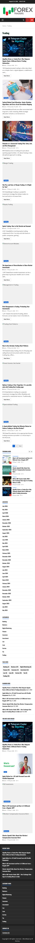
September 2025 (6, 530)
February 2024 (6, 583)
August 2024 (5, 567)
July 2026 (5, 506)
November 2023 (6, 593)
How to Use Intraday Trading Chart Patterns (17, 333)
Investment (5, 638)
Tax (3, 652)
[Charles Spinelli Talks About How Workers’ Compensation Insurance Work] (17, 823)
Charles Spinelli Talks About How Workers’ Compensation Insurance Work (6, 459)
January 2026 (6, 520)
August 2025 (5, 533)
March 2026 (5, 516)
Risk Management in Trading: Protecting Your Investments (17, 294)
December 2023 (6, 590)
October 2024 (6, 563)
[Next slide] (32, 452)
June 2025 (5, 540)
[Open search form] (23, 20)
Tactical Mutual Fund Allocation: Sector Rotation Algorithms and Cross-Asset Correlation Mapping (17, 90)
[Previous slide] (29, 452)
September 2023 (6, 600)
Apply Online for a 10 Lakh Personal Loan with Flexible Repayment (6, 491)
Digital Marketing (7, 628)
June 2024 (5, 573)
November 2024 (6, 560)
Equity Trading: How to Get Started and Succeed (17, 213)
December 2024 (6, 557)
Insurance (5, 635)
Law (3, 642)
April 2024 (5, 577)
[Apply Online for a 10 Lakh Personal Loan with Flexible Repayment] (17, 764)
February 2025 (6, 553)
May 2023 (4, 610)
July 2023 (4, 607)
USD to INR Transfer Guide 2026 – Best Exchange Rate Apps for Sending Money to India (6, 470)
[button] (2, 20)
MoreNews (26, 939)
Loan (14, 488)
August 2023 (5, 603)
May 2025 (4, 543)
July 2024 (4, 570)
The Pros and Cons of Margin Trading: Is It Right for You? (17, 172)
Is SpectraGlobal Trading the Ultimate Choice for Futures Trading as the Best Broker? (17, 414)
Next (20, 446)
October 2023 (6, 597)
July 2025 (4, 536)
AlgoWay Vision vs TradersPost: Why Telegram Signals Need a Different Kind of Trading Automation (17, 46)
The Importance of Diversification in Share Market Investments (17, 253)
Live (32, 20)
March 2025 (5, 550)
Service (4, 648)
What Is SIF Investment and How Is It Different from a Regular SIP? (16, 807)
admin (5, 65)
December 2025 (6, 523)
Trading (6, 54)
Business (15, 455)
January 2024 (5, 587)
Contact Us (6, 933)
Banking (4, 621)
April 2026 (5, 513)
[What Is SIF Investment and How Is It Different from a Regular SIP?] (17, 793)
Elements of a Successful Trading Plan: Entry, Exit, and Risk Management (17, 131)
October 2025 (6, 526)
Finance (15, 466)
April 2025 (5, 546)
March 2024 (5, 580)
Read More (7, 76)
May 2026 (5, 510)
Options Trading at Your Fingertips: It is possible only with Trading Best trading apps (17, 372)
